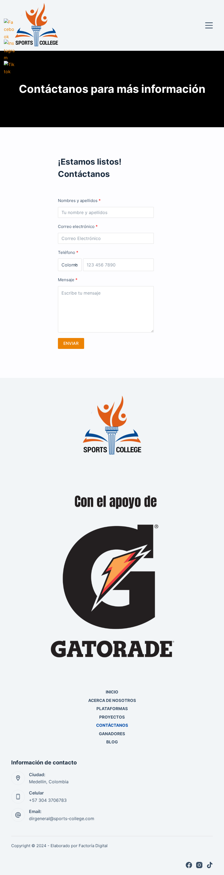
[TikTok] (210, 865)
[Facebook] (189, 865)
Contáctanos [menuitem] (112, 725)
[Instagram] (199, 865)
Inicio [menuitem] (112, 692)
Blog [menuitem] (112, 742)
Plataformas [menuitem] (112, 708)
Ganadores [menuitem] (112, 733)
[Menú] (209, 25)
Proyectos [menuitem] (112, 717)
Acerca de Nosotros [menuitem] (112, 700)
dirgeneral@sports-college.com (61, 818)
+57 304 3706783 (48, 800)
